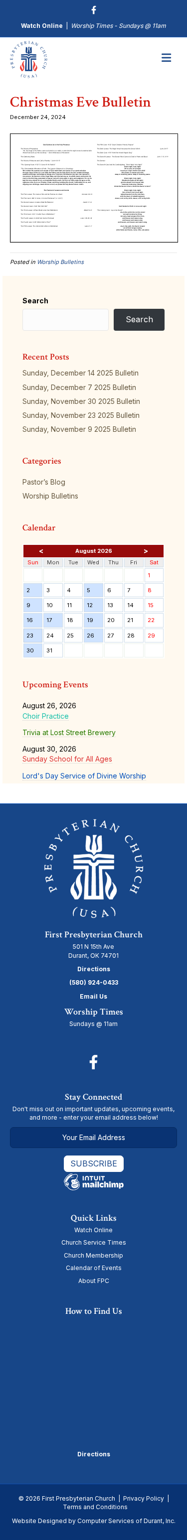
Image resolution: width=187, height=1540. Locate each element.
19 (94, 622)
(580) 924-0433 (93, 982)
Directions (93, 969)
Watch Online (42, 25)
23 (34, 637)
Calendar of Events (94, 1268)
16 (34, 622)
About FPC (93, 1280)
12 (94, 607)
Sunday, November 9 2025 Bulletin (79, 429)
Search (35, 300)
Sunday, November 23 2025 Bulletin (81, 415)
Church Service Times (93, 1242)
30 (34, 652)
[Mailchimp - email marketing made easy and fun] (94, 1181)
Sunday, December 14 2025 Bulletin (80, 373)
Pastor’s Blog (43, 482)
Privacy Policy (143, 1498)
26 (94, 637)
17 (54, 622)
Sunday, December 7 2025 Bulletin (79, 387)
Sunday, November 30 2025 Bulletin (81, 401)
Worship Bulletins (60, 261)
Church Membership (93, 1255)
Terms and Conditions (95, 1507)
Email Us (93, 996)
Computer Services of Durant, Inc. (126, 1521)
